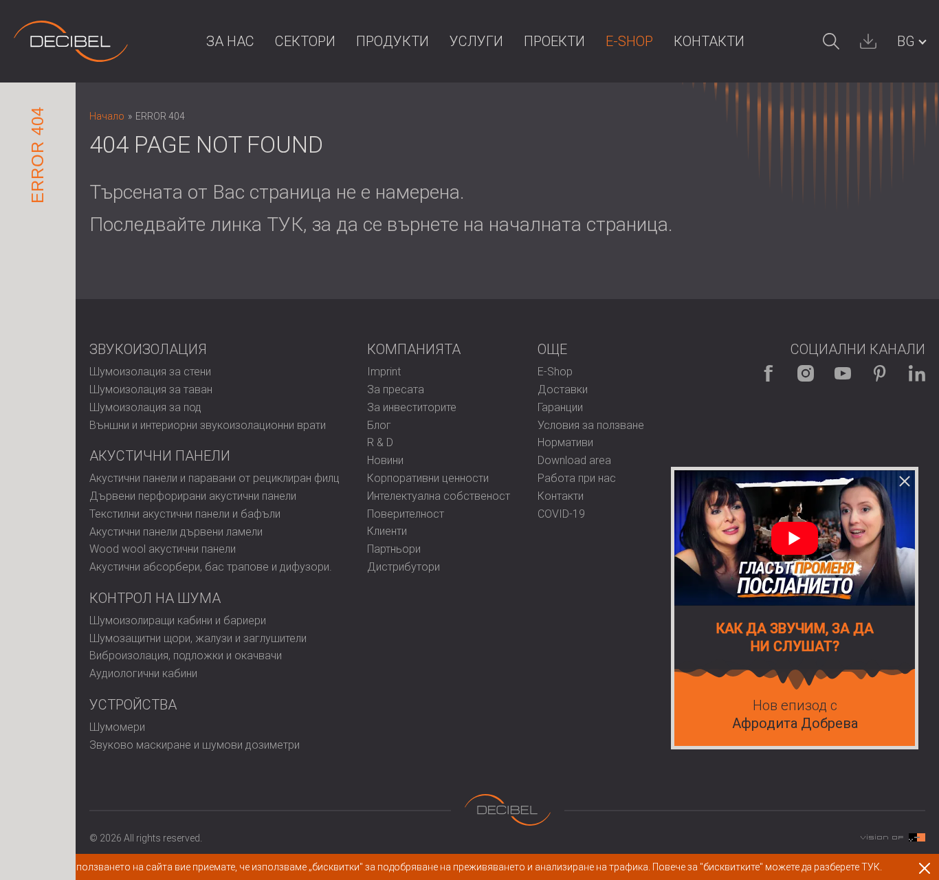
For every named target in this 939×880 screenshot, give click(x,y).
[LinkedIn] (917, 373)
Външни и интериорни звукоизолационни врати (207, 425)
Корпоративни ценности (428, 478)
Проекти (554, 41)
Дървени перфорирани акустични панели (192, 496)
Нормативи (565, 442)
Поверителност (405, 513)
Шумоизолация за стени (150, 371)
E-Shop (629, 41)
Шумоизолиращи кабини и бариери (177, 620)
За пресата (395, 389)
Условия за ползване (591, 425)
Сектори (305, 41)
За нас (230, 41)
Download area (574, 460)
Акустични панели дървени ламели (176, 531)
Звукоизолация (148, 349)
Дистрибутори (403, 566)
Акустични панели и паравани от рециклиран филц (214, 478)
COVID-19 (561, 513)
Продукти (392, 41)
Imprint (384, 371)
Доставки (563, 389)
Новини (385, 460)
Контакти (709, 41)
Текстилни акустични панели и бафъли (184, 513)
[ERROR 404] (71, 41)
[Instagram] (805, 373)
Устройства (133, 704)
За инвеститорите (411, 407)
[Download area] (868, 41)
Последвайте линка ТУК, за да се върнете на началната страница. (381, 224)
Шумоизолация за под (145, 407)
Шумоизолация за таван (150, 389)
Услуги (476, 41)
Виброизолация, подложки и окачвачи (185, 655)
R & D (380, 442)
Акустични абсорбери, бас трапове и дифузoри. (210, 566)
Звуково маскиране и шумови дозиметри (194, 744)
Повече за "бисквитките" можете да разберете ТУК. (767, 866)
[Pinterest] (880, 373)
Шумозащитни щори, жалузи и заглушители (198, 638)
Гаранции (560, 407)
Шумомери (117, 727)
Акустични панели (159, 456)
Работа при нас (577, 478)
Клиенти (387, 531)
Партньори (394, 549)
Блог (379, 425)
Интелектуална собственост (438, 496)
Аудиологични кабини (143, 673)
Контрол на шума (155, 598)
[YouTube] (843, 373)
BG (906, 41)
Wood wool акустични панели (162, 549)
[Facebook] (768, 373)
